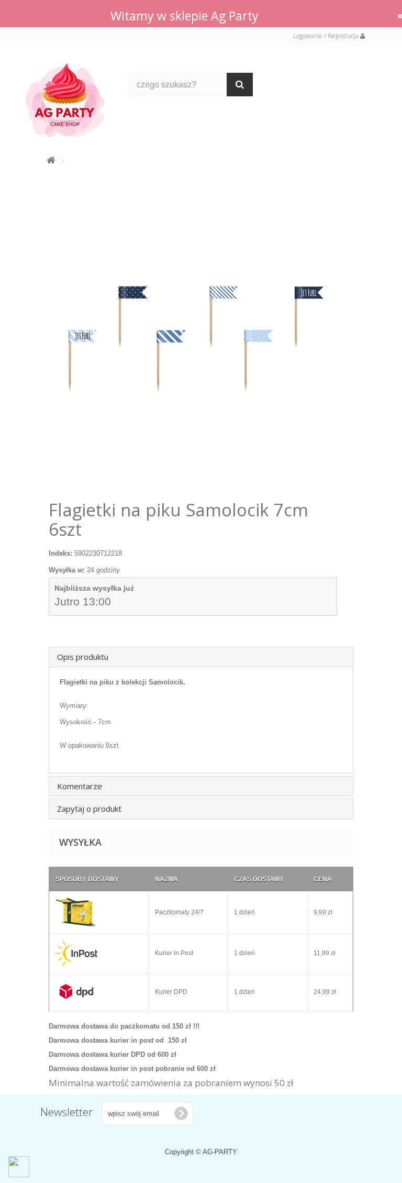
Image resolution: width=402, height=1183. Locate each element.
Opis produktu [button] (82, 656)
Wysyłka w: (67, 570)
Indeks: (60, 553)
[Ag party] (69, 100)
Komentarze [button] (79, 786)
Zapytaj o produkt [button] (89, 808)
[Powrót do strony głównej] (51, 158)
